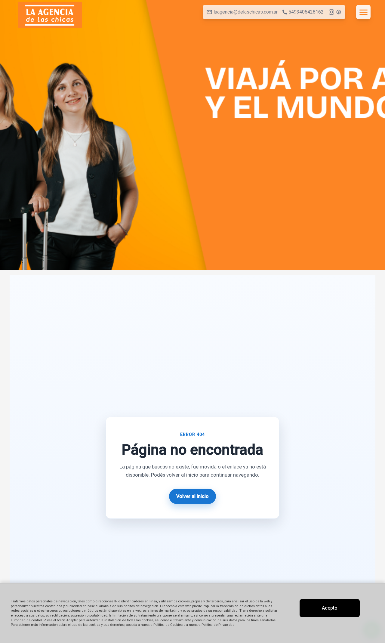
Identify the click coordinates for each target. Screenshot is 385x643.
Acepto (329, 608)
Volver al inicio (192, 496)
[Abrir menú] (363, 12)
